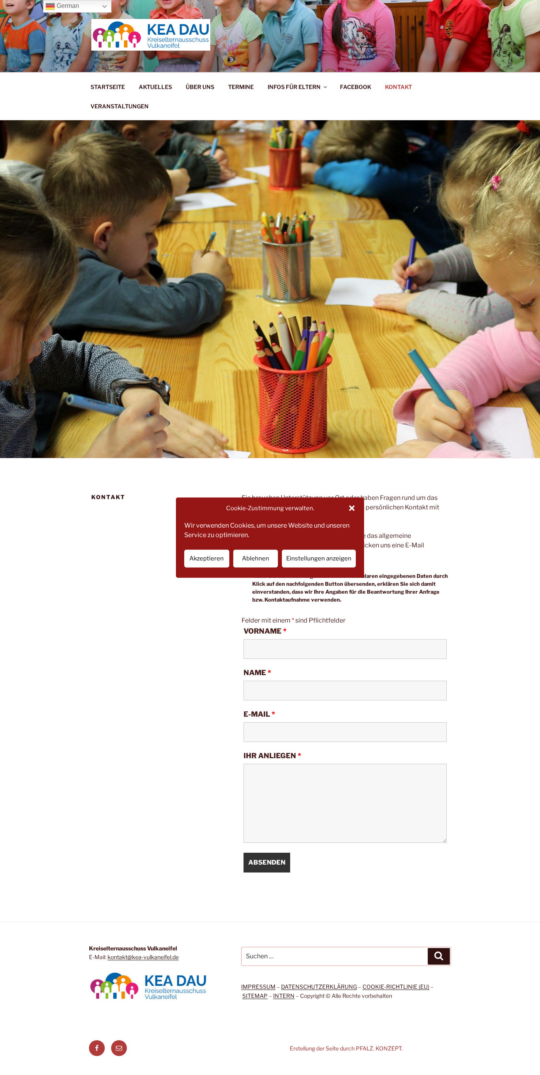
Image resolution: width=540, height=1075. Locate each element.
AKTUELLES (155, 86)
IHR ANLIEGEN (272, 756)
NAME (257, 673)
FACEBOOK (355, 86)
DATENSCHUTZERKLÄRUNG (319, 986)
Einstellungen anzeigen (318, 558)
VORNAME (265, 631)
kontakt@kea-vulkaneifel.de (143, 957)
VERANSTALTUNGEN (120, 106)
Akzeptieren (206, 558)
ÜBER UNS (200, 86)
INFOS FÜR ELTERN (294, 86)
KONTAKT (398, 86)
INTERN (284, 995)
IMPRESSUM (258, 986)
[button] (352, 508)
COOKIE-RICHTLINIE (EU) (396, 986)
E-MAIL (259, 714)
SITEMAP (255, 995)
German (67, 5)
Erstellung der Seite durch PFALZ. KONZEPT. (346, 1048)
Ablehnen (255, 558)
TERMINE (241, 86)
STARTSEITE (108, 86)
